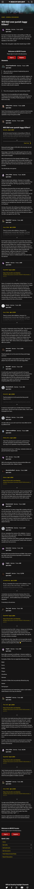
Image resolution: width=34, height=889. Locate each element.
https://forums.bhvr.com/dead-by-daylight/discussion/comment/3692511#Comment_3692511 (17, 274)
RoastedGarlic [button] (9, 387)
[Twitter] (7, 888)
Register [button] (21, 57)
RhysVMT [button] (8, 366)
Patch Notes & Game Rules (9, 853)
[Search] (28, 2)
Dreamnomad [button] (9, 504)
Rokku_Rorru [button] (9, 105)
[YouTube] (22, 888)
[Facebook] (11, 888)
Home (4, 842)
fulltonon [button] (8, 417)
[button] (3, 30)
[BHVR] (17, 2)
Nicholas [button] (8, 29)
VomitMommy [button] (9, 527)
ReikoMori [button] (8, 120)
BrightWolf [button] (8, 220)
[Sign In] (31, 2)
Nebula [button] (8, 262)
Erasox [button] (7, 305)
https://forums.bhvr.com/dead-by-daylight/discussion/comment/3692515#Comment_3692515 (17, 482)
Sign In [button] (12, 57)
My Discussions (6, 851)
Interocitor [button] (8, 548)
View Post (26, 143)
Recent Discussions (7, 857)
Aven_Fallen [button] (9, 174)
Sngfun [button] (8, 563)
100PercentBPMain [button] (11, 430)
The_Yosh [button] (8, 608)
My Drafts (17, 845)
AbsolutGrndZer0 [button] (10, 470)
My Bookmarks (17, 848)
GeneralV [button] (8, 573)
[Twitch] (27, 888)
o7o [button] (7, 457)
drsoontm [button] (8, 348)
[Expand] (17, 140)
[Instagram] (16, 888)
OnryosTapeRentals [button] (11, 65)
